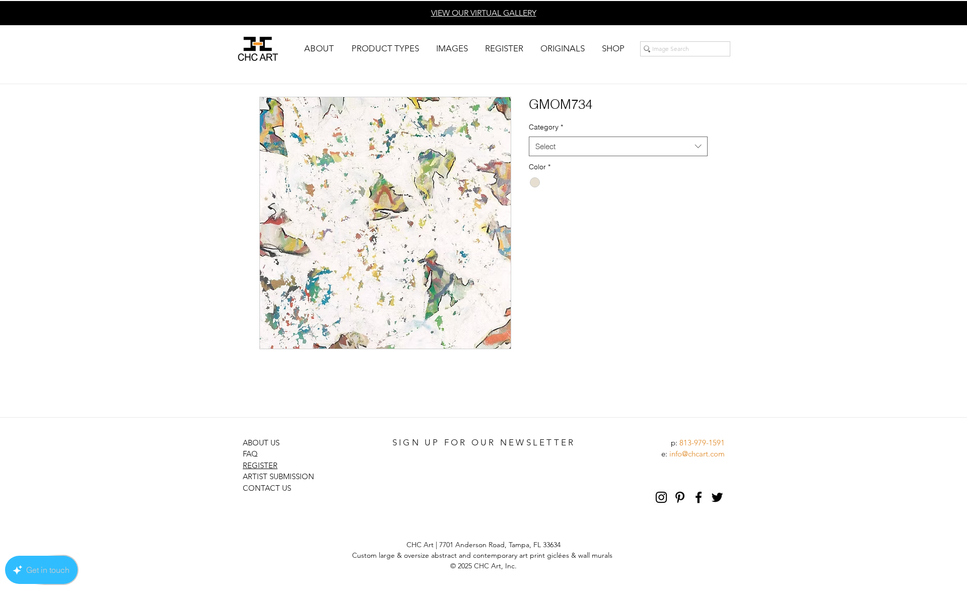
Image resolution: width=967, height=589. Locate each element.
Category (546, 127)
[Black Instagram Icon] (661, 497)
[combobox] (618, 146)
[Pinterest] (679, 497)
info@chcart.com (697, 454)
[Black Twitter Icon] (717, 497)
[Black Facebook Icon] (698, 497)
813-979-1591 (702, 442)
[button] (318, 48)
